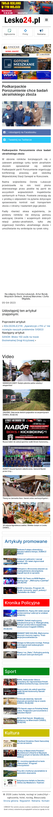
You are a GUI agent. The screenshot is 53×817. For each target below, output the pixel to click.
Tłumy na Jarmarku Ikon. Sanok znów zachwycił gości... (26, 498)
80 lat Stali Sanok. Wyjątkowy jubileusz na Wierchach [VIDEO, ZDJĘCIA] (31, 720)
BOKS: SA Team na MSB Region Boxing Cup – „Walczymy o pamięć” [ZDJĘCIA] (33, 580)
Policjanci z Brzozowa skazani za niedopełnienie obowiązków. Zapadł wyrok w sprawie (32, 571)
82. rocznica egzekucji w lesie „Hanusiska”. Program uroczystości (31, 763)
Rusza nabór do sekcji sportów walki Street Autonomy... (26, 442)
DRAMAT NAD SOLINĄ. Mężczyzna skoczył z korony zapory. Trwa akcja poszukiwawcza (33, 635)
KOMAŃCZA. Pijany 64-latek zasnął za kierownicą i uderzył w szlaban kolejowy (33, 613)
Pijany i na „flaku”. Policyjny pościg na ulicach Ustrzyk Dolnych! (33, 653)
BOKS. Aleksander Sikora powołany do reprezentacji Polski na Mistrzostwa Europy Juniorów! (32, 681)
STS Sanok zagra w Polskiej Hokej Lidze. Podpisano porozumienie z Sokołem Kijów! (32, 710)
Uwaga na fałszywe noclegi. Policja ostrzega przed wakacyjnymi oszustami (33, 645)
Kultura (12, 732)
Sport (10, 671)
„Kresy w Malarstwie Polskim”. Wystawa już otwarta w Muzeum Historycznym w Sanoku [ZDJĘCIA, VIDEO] (33, 754)
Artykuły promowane (26, 541)
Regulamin (25, 800)
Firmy (25, 34)
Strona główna (10, 800)
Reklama (41, 34)
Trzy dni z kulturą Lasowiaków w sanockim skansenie (32, 772)
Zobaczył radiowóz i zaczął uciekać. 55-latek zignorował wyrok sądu (30, 561)
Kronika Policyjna (22, 602)
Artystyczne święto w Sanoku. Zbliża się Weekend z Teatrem (31, 781)
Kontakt (45, 800)
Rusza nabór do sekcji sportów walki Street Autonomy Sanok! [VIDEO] (31, 691)
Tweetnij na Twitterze (20, 139)
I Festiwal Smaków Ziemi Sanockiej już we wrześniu (33, 742)
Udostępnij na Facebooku (22, 132)
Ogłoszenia (9, 34)
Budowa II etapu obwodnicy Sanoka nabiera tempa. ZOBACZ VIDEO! (31, 551)
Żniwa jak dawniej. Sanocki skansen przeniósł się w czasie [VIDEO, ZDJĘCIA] (31, 701)
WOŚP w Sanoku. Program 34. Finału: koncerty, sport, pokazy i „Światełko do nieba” (31, 590)
